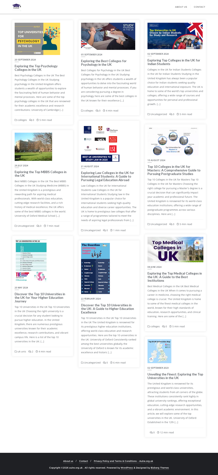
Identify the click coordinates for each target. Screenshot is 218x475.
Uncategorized (158, 114)
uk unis (21, 351)
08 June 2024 (154, 267)
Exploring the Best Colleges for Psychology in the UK (104, 62)
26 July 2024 (21, 165)
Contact (83, 461)
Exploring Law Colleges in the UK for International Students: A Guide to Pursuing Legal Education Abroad (107, 176)
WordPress (127, 467)
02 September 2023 (158, 367)
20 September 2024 (25, 59)
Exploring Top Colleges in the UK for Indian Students (173, 62)
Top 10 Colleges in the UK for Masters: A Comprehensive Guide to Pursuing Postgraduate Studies (173, 170)
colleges (22, 120)
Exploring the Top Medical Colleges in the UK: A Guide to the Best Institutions (174, 276)
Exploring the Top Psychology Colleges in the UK (36, 68)
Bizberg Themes (160, 467)
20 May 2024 (21, 287)
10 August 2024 (156, 160)
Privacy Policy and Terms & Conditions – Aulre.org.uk (123, 461)
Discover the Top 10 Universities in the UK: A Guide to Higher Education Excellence (107, 308)
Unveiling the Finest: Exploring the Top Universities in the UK (175, 376)
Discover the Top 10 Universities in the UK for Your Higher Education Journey (40, 297)
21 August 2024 (90, 166)
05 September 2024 (91, 54)
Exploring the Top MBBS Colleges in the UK (40, 173)
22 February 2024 (91, 298)
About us (68, 461)
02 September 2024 (158, 53)
